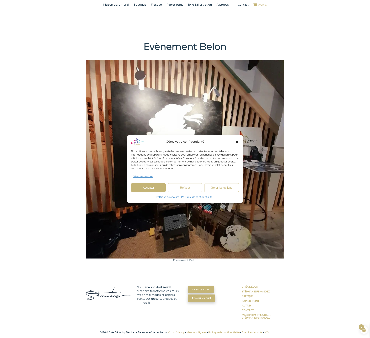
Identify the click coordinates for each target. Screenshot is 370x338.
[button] (237, 142)
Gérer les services (143, 176)
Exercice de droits (252, 332)
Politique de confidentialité (196, 197)
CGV (267, 332)
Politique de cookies (167, 197)
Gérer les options (221, 187)
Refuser (185, 187)
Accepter (148, 187)
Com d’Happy (176, 332)
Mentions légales (196, 332)
